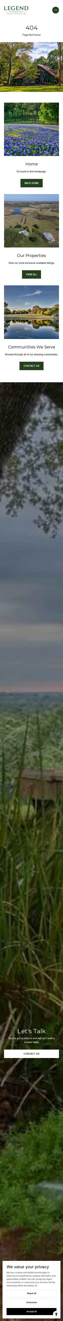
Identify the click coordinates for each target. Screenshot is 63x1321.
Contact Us (31, 365)
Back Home (32, 183)
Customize (31, 1302)
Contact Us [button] (31, 1053)
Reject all (31, 1293)
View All (31, 274)
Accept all (31, 1311)
